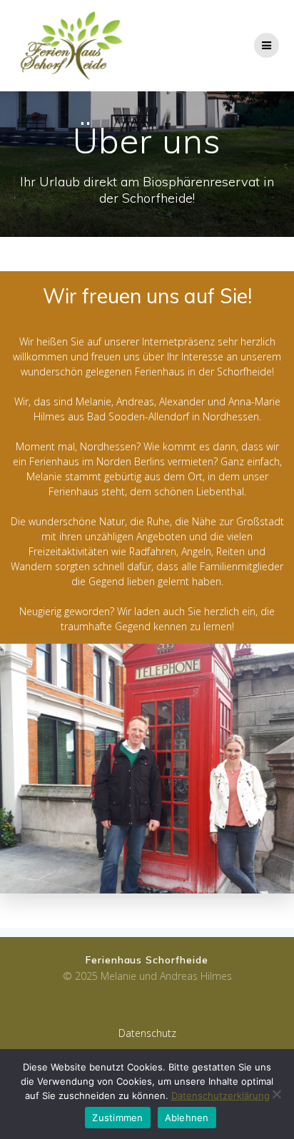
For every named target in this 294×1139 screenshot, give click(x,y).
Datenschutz (147, 1033)
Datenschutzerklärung (220, 1095)
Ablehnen (187, 1117)
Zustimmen (117, 1117)
